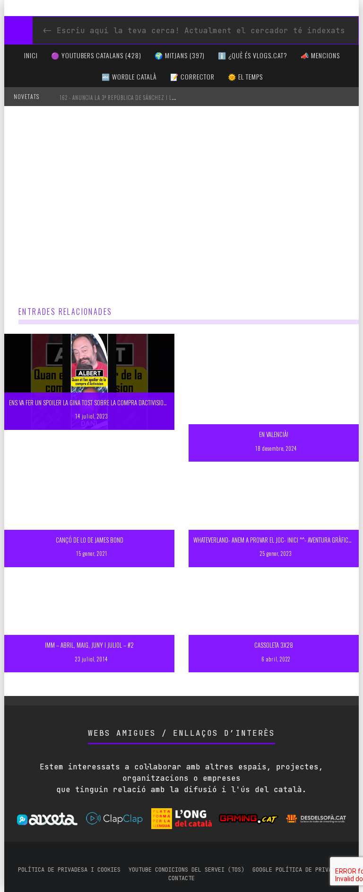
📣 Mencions (320, 55)
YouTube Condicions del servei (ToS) (186, 870)
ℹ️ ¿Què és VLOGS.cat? (252, 55)
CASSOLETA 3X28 (273, 645)
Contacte (181, 878)
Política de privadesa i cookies (69, 870)
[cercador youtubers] (18, 30)
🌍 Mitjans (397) (180, 55)
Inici (31, 55)
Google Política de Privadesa (298, 870)
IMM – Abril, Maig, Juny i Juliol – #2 (89, 645)
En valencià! (273, 434)
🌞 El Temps (245, 76)
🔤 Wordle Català (129, 76)
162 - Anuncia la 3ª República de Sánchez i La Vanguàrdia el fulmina (148, 97)
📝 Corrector (192, 76)
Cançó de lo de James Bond (89, 539)
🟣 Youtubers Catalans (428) (96, 55)
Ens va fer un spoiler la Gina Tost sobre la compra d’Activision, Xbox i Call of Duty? (115, 402)
